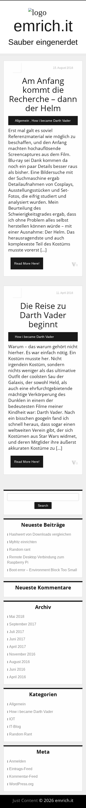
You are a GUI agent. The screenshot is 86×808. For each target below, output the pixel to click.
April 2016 (17, 677)
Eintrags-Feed (20, 769)
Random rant (19, 549)
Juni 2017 (17, 639)
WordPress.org (21, 784)
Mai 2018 (16, 617)
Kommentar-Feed (23, 776)
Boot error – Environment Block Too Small (43, 570)
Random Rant (20, 734)
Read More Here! (26, 263)
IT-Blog (15, 727)
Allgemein (22, 120)
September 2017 (22, 624)
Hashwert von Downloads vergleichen (40, 534)
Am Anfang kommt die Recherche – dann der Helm (43, 94)
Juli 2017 (16, 632)
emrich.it (43, 25)
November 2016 (22, 654)
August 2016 (19, 662)
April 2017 (17, 647)
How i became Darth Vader (51, 120)
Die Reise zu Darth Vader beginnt (43, 315)
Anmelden (17, 761)
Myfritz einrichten (23, 542)
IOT (12, 719)
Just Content (25, 800)
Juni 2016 (17, 669)
